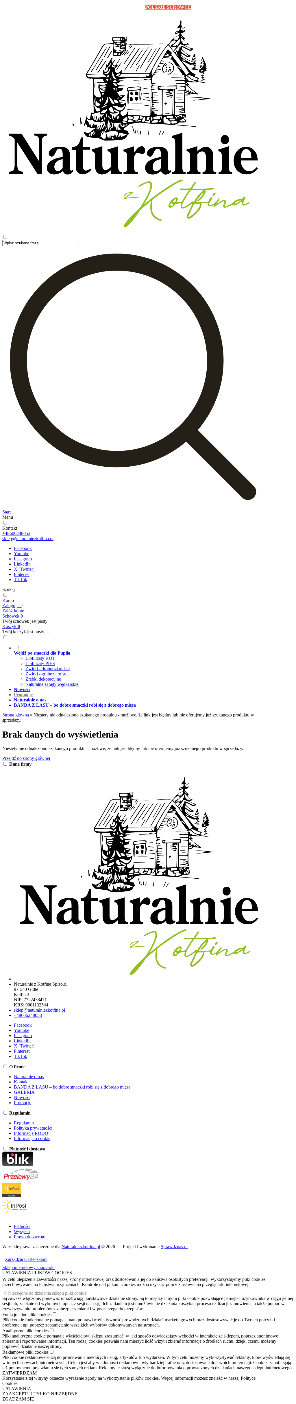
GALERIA (24, 1092)
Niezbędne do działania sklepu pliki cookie (47, 1293)
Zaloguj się (12, 605)
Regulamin (24, 1122)
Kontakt (9, 528)
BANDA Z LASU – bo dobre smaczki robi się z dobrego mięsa (72, 1087)
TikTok (20, 579)
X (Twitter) (24, 569)
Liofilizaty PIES (40, 663)
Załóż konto (13, 610)
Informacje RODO (31, 1133)
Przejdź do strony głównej (26, 758)
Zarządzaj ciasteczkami (26, 1259)
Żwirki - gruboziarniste (46, 673)
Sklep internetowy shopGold (28, 1267)
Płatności (22, 1226)
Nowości (22, 1097)
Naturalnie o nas (29, 1076)
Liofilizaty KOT (40, 658)
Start (6, 511)
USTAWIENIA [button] (16, 1388)
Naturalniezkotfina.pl (81, 1246)
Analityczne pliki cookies (25, 1330)
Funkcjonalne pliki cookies (26, 1314)
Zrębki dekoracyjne (43, 679)
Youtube (21, 553)
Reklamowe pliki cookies (25, 1352)
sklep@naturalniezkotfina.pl (27, 538)
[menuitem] (139, 666)
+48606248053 (16, 533)
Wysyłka (22, 1231)
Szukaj (8, 589)
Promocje (22, 1102)
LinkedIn (22, 563)
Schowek (12, 616)
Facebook (23, 548)
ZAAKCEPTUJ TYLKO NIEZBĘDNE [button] (39, 1393)
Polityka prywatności (33, 1128)
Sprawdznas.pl (174, 1246)
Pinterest (21, 574)
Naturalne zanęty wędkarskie (51, 684)
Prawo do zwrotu (29, 1236)
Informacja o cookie (32, 1138)
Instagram (23, 558)
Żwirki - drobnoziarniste (47, 668)
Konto (8, 600)
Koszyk (11, 626)
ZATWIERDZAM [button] (19, 1372)
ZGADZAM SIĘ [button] (18, 1398)
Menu (7, 517)
